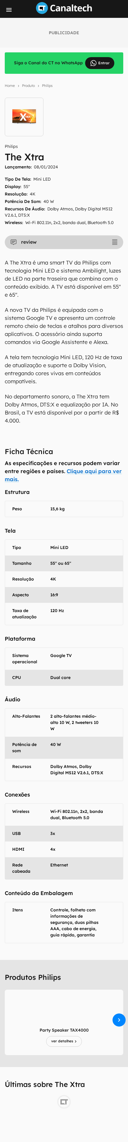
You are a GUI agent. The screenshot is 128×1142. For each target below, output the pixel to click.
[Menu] (9, 9)
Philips (47, 85)
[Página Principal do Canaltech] (64, 12)
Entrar (104, 63)
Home (10, 85)
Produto (28, 85)
